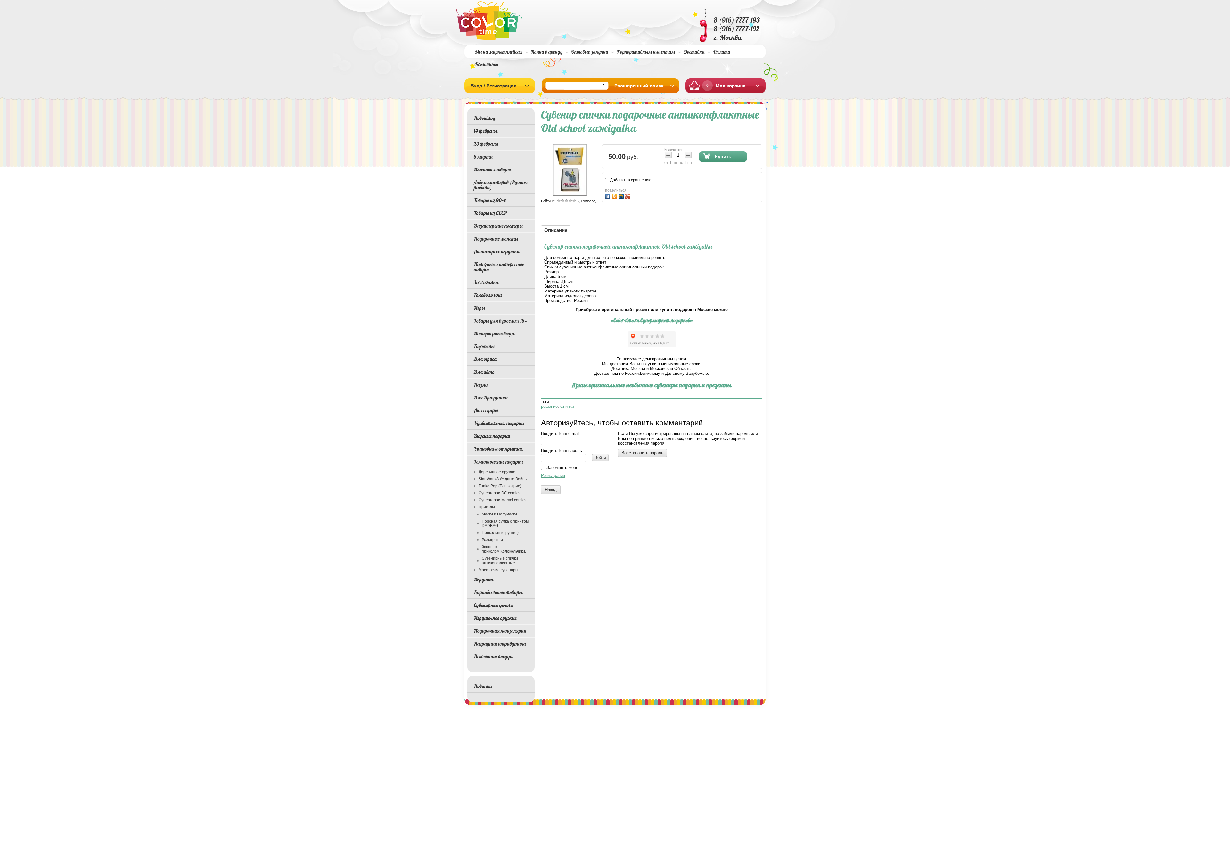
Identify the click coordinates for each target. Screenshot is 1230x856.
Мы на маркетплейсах (498, 52)
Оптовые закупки (589, 52)
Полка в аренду (546, 52)
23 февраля (486, 144)
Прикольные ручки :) (500, 533)
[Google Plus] (628, 195)
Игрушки (483, 579)
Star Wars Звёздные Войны (503, 479)
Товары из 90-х (490, 200)
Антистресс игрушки (497, 251)
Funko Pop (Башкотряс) (500, 486)
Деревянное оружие (497, 472)
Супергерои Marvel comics (502, 500)
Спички (567, 406)
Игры (479, 308)
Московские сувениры (498, 570)
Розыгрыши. (493, 540)
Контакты (486, 64)
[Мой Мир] (622, 195)
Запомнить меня (561, 467)
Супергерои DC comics (499, 493)
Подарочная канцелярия (500, 631)
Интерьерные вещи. (495, 333)
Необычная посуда (493, 656)
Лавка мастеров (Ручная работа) (501, 185)
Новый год (484, 118)
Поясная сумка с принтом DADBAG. (505, 523)
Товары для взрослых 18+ (500, 320)
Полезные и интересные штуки (499, 267)
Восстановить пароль (642, 452)
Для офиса (485, 359)
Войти (600, 457)
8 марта (483, 156)
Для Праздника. (491, 397)
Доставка (694, 52)
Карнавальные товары (498, 592)
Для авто (484, 372)
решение (549, 406)
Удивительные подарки (499, 423)
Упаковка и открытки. (498, 449)
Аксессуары (486, 410)
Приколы (487, 507)
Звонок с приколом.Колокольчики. (504, 549)
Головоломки (488, 295)
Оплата (721, 52)
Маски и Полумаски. (500, 514)
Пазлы (481, 385)
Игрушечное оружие (495, 618)
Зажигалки (486, 282)
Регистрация (553, 475)
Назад (551, 489)
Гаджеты (484, 346)
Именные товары (492, 169)
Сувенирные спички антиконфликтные (500, 560)
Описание (555, 230)
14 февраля (485, 131)
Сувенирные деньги (493, 605)
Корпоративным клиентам (646, 52)
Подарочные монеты (496, 238)
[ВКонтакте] (608, 195)
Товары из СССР (490, 213)
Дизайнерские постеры (498, 226)
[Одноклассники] (615, 195)
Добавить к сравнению (630, 180)
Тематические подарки (498, 461)
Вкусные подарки (492, 436)
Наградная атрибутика (500, 643)
